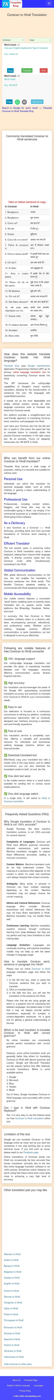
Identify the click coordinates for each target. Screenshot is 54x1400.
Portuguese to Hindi (13, 1320)
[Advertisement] (27, 29)
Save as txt (37, 101)
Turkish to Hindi (11, 1345)
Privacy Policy (25, 1390)
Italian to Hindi (11, 1308)
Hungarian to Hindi (13, 1302)
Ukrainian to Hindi (12, 1350)
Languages (38, 1385)
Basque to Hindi (11, 1265)
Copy (10, 70)
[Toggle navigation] (49, 3)
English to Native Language (18, 1385)
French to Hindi (11, 1290)
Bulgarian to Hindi (12, 1271)
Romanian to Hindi (13, 1327)
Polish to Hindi (11, 1314)
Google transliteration (39, 365)
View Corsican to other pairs (18, 1364)
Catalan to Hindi (12, 1277)
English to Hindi (11, 1283)
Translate (27, 70)
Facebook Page (30, 1380)
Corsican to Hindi (41, 968)
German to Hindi (12, 1296)
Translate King (11, 365)
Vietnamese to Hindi (14, 1356)
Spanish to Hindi (12, 1339)
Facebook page (30, 1152)
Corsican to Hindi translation (29, 1118)
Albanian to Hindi (12, 1254)
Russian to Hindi (12, 1333)
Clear (43, 70)
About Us (16, 1380)
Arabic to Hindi (11, 1260)
